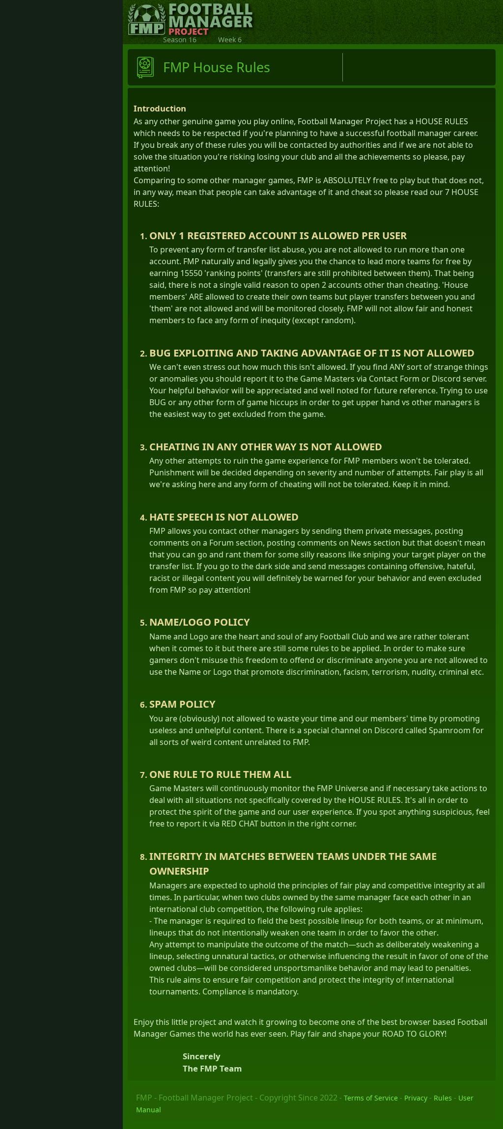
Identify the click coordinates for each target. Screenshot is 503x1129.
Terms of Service (371, 1097)
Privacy (415, 1097)
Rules (443, 1097)
